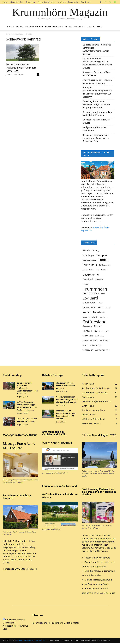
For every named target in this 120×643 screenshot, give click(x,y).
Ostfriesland (95, 321)
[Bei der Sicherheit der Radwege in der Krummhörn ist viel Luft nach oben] (22, 52)
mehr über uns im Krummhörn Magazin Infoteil (55, 622)
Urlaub (85, 345)
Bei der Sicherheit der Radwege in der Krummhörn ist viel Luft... (21, 67)
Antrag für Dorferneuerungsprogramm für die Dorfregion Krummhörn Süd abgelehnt (97, 92)
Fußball (104, 270)
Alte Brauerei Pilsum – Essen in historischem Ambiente (97, 81)
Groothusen (99, 279)
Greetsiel (88, 279)
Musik (100, 303)
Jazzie (8, 74)
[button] (101, 2)
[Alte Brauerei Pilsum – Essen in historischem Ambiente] (48, 386)
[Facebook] (105, 2)
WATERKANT (88, 350)
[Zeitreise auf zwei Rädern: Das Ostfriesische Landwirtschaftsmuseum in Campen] (9, 386)
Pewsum (87, 326)
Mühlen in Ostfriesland (46, 2)
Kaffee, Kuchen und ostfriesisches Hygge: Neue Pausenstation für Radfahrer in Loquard (97, 63)
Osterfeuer (104, 317)
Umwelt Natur (85, 2)
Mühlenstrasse (97, 308)
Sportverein (88, 335)
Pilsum (97, 326)
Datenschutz (54, 640)
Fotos (97, 270)
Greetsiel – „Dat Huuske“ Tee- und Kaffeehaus (96, 74)
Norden (87, 312)
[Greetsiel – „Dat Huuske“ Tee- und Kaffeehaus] (9, 421)
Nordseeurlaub (90, 317)
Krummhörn (95, 288)
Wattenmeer (102, 349)
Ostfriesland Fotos (74, 27)
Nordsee (99, 312)
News (9, 27)
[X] (115, 2)
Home (5, 2)
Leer (85, 293)
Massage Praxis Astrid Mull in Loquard (96, 121)
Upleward (105, 340)
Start (8, 34)
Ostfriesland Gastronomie (68, 2)
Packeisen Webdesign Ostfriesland (30, 640)
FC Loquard (104, 265)
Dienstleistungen (53, 27)
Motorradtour (89, 302)
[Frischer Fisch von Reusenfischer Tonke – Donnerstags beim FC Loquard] (48, 414)
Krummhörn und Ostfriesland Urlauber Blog (92, 640)
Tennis (85, 340)
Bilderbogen (30, 2)
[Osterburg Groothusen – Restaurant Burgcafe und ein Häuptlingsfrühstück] (48, 400)
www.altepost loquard (26, 568)
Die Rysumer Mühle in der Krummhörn (94, 129)
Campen (102, 254)
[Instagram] (110, 2)
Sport (107, 331)
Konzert (85, 284)
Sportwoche (99, 336)
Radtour (87, 331)
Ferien (85, 270)
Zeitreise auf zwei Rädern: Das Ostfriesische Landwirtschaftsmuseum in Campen (97, 49)
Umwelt (94, 340)
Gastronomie (91, 274)
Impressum (67, 640)
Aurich (86, 250)
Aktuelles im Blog (16, 2)
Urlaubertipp (95, 345)
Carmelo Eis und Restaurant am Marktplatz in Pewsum (97, 113)
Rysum (98, 331)
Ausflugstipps (94, 27)
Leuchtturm (94, 293)
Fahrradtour (90, 264)
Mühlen (86, 307)
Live (103, 293)
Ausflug (95, 250)
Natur (108, 307)
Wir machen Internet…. (58, 443)
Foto (91, 270)
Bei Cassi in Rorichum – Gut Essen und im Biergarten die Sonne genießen (96, 138)
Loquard (90, 298)
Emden (103, 259)
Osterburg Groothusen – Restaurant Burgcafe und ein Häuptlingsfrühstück (96, 104)
